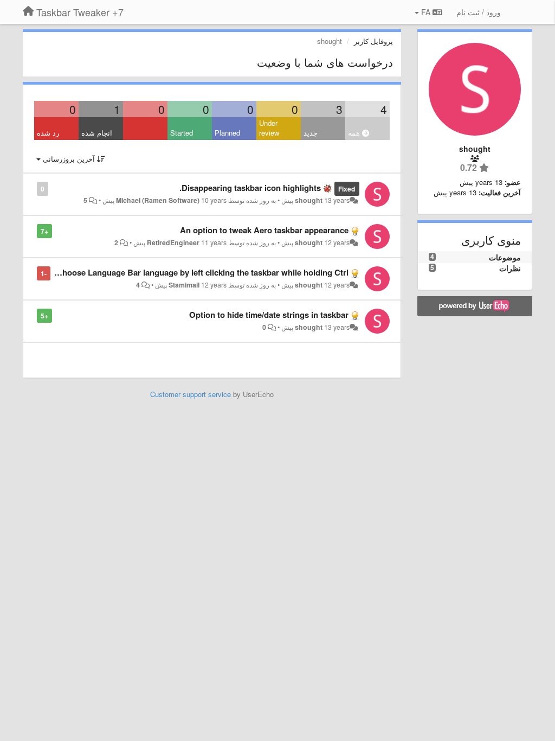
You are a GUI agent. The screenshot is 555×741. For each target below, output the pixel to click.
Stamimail (184, 285)
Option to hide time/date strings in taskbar (269, 315)
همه (355, 132)
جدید (311, 132)
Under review (269, 128)
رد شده (48, 132)
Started (181, 132)
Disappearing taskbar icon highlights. (250, 188)
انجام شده (96, 132)
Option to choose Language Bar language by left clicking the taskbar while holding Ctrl (184, 272)
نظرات (510, 268)
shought (308, 200)
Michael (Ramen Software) (157, 200)
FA (426, 12)
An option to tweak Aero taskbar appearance (264, 230)
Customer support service (190, 394)
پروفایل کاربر (373, 41)
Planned (227, 132)
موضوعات (505, 257)
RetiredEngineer (173, 242)
